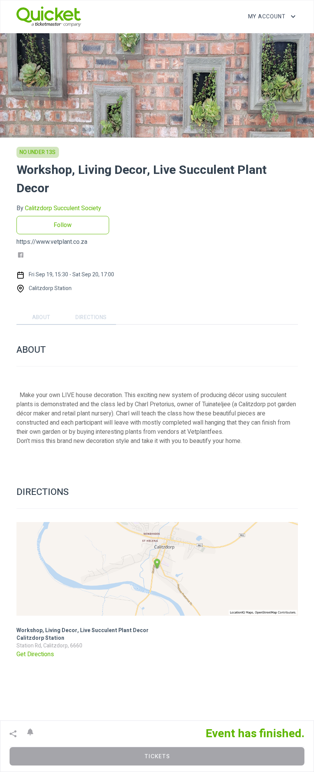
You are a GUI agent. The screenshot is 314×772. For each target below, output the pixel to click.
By (58, 208)
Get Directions (35, 654)
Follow (63, 225)
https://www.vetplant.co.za (51, 242)
